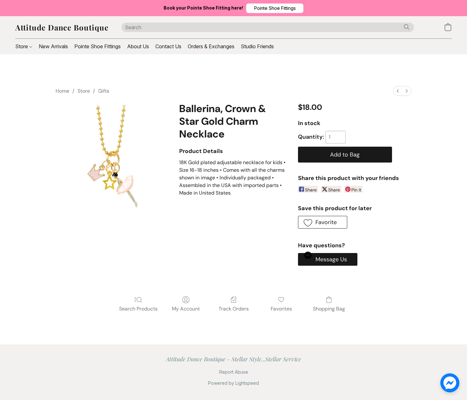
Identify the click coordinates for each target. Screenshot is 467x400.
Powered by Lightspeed (233, 383)
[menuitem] (397, 91)
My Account (186, 308)
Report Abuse (233, 372)
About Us (138, 46)
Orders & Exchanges (211, 46)
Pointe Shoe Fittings (97, 46)
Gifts (103, 91)
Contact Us (168, 46)
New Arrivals (53, 46)
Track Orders (234, 308)
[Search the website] (406, 27)
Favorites (281, 308)
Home (62, 91)
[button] (274, 8)
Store (22, 46)
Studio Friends (257, 46)
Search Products (138, 308)
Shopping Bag (329, 308)
